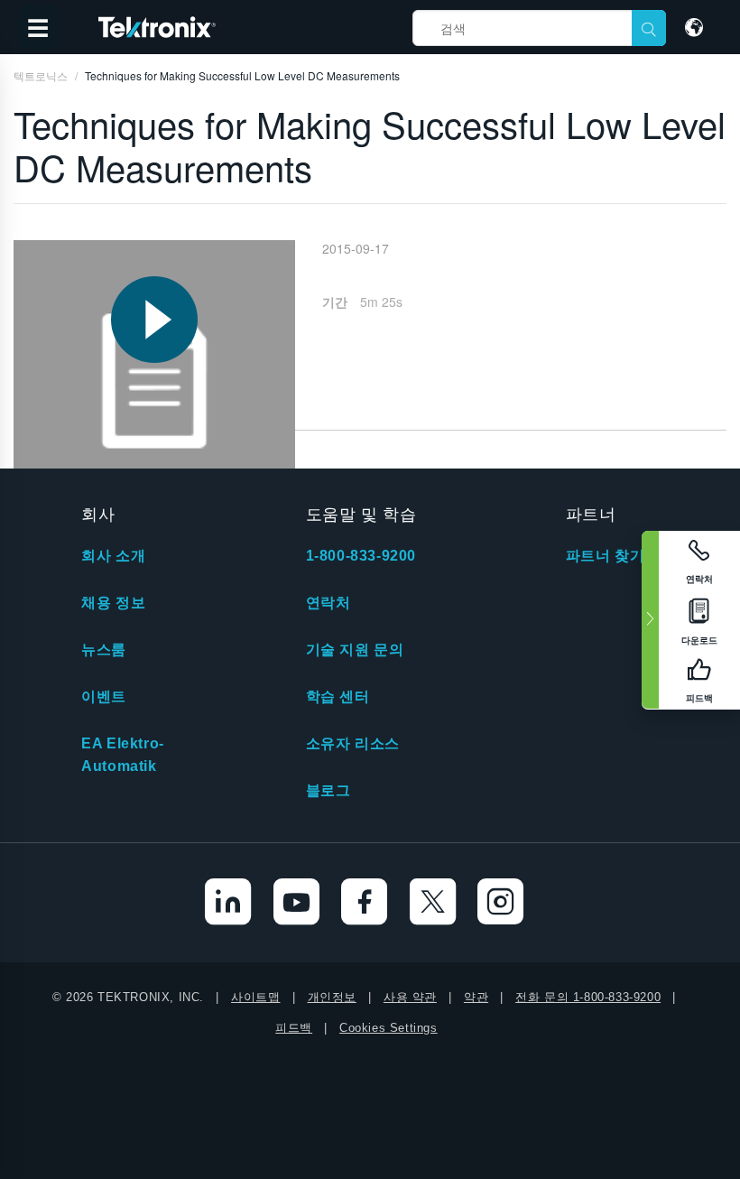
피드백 (293, 1028)
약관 (476, 997)
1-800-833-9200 (361, 555)
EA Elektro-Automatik (122, 755)
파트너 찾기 (605, 555)
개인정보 (332, 997)
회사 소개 (113, 555)
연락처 (328, 602)
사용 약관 (410, 997)
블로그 (328, 790)
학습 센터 (338, 696)
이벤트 (103, 696)
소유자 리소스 (353, 743)
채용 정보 (113, 602)
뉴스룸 (103, 649)
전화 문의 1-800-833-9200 (588, 997)
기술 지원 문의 (355, 649)
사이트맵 (255, 997)
